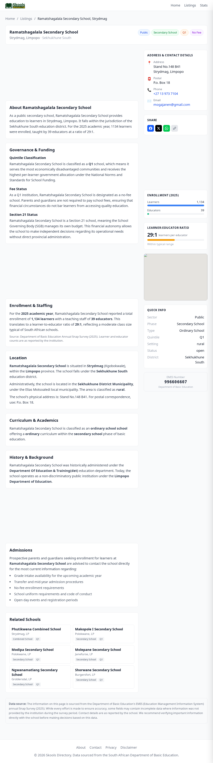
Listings (190, 5)
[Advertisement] (71, 73)
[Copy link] (174, 128)
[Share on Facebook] (150, 128)
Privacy (111, 747)
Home (175, 5)
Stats (204, 5)
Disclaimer (128, 747)
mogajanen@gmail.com (171, 104)
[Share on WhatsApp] (166, 128)
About (81, 747)
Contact (96, 747)
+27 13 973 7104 (165, 93)
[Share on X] (158, 128)
